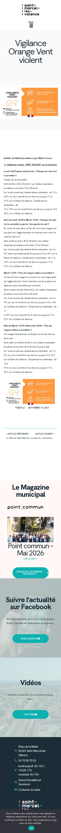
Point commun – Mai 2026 (30, 549)
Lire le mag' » (31, 558)
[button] (31, 25)
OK (31, 828)
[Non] (56, 821)
